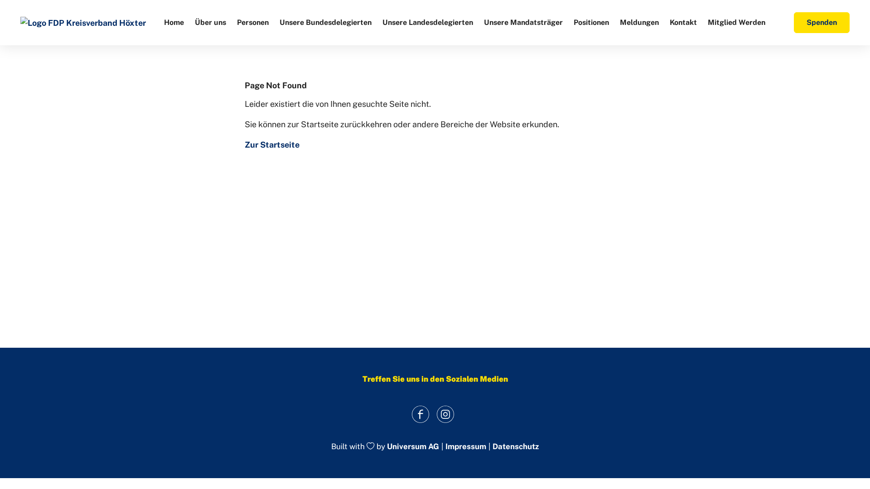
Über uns (210, 22)
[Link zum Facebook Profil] (420, 414)
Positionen (591, 22)
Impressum (465, 446)
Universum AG (413, 446)
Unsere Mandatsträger (523, 22)
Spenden (822, 22)
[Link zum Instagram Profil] (445, 414)
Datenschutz (516, 446)
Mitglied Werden (736, 22)
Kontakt (683, 22)
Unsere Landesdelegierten (427, 22)
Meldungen (639, 22)
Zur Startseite (272, 144)
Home (174, 22)
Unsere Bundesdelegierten (326, 22)
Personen (253, 22)
